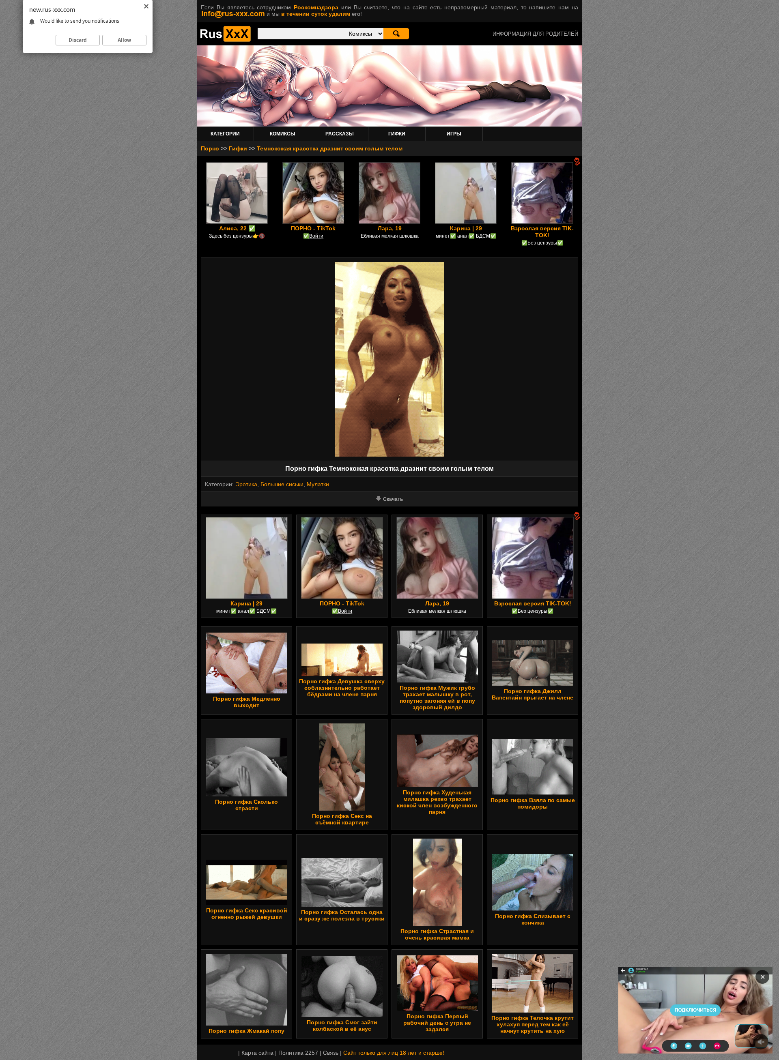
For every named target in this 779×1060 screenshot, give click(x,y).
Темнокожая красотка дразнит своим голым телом (329, 148)
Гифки (238, 148)
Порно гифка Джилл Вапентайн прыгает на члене (532, 694)
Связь (330, 1052)
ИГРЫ (454, 134)
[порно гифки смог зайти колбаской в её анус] (342, 1015)
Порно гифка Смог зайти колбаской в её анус (342, 1025)
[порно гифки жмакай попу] (246, 1023)
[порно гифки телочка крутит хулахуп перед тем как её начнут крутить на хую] (532, 1010)
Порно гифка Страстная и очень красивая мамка (437, 934)
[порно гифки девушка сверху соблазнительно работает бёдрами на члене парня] (342, 674)
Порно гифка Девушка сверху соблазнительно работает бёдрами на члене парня (342, 687)
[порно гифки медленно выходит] (246, 691)
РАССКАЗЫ (339, 134)
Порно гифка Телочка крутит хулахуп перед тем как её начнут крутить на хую (532, 1024)
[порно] (225, 39)
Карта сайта (257, 1052)
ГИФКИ (396, 134)
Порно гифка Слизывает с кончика (532, 919)
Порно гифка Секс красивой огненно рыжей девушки (246, 913)
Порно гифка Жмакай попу (246, 1031)
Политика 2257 (298, 1052)
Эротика (246, 484)
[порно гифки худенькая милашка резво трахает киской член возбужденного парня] (437, 785)
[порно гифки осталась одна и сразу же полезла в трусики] (342, 904)
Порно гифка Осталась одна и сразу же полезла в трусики (342, 915)
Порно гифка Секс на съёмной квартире (342, 819)
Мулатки (318, 484)
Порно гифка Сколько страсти (246, 804)
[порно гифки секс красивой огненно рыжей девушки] (246, 903)
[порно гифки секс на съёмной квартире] (342, 808)
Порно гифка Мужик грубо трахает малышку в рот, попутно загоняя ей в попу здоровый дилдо (437, 697)
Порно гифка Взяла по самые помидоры (533, 803)
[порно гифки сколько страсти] (246, 794)
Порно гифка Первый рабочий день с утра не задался (437, 1022)
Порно (210, 148)
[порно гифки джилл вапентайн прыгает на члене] (532, 683)
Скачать (393, 499)
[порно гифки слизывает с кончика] (532, 909)
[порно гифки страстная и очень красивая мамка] (437, 924)
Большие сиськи (281, 484)
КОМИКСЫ (282, 134)
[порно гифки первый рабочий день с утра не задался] (437, 1009)
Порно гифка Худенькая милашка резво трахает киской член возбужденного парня (437, 802)
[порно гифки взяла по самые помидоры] (532, 793)
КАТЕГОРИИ (225, 134)
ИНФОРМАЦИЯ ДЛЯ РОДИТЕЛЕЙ (535, 34)
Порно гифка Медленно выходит (246, 701)
